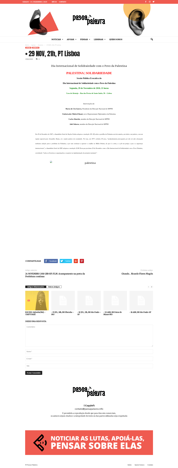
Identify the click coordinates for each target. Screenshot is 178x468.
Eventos (40, 45)
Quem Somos (115, 39)
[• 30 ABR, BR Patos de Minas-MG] (115, 300)
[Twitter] (153, 2)
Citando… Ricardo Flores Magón (137, 273)
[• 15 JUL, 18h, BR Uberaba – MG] (63, 300)
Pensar (84, 39)
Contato (62, 2)
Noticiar (56, 39)
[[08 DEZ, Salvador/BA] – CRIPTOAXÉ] (37, 300)
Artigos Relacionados (35, 287)
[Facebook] (145, 2)
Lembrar (98, 39)
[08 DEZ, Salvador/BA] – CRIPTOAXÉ (35, 313)
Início (54, 2)
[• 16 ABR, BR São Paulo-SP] (141, 300)
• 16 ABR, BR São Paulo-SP (140, 312)
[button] (152, 39)
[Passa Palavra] (89, 20)
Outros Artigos (54, 287)
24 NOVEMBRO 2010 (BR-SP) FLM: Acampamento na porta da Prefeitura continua (55, 275)
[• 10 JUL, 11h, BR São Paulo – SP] (89, 300)
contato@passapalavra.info (89, 408)
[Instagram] (149, 2)
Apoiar (70, 39)
